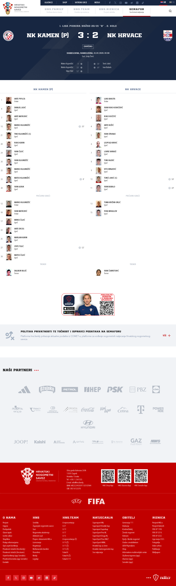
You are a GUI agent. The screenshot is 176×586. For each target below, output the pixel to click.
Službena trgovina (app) (131, 556)
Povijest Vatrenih (158, 526)
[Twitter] (115, 2)
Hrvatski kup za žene (100, 546)
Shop (65, 3)
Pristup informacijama (10, 543)
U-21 (64, 526)
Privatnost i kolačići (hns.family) (14, 549)
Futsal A (65, 553)
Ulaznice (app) (127, 559)
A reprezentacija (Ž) (70, 539)
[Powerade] (158, 409)
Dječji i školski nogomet (131, 539)
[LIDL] (156, 389)
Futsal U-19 (67, 559)
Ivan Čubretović (111, 271)
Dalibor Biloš (20, 271)
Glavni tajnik (7, 533)
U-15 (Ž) (65, 549)
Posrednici (36, 553)
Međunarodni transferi (41, 549)
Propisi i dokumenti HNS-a (42, 539)
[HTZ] (17, 409)
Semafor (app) (127, 562)
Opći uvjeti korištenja (10, 546)
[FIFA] (96, 501)
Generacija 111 (127, 523)
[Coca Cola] (88, 409)
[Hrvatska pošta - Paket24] (35, 409)
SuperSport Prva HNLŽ (100, 539)
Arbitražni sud (38, 536)
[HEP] (92, 389)
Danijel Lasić (20, 108)
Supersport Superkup (100, 529)
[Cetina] (123, 409)
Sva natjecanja (98, 553)
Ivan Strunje (110, 134)
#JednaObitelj (127, 529)
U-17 (64, 533)
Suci (34, 529)
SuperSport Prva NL (99, 533)
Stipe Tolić (19, 246)
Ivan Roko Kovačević (113, 108)
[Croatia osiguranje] (53, 409)
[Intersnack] (105, 409)
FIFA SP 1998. (157, 529)
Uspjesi (5, 526)
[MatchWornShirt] (155, 441)
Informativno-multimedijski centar (134, 553)
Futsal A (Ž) (67, 556)
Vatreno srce (81, 3)
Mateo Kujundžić (22, 178)
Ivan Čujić (19, 152)
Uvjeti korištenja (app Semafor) (14, 556)
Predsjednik (7, 529)
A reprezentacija (68, 523)
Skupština (6, 539)
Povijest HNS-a (157, 523)
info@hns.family (77, 483)
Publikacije (156, 549)
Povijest (5, 523)
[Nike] (24, 389)
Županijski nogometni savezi (43, 526)
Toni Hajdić (109, 160)
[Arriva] (78, 441)
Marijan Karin (20, 238)
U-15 (64, 536)
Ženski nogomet (128, 533)
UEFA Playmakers (128, 546)
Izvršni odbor (7, 536)
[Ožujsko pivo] (47, 389)
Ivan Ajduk (19, 187)
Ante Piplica (19, 99)
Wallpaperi (156, 553)
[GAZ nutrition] (136, 441)
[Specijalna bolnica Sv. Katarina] (117, 441)
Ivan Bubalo (109, 187)
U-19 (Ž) (65, 543)
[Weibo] (131, 2)
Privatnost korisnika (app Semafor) (15, 559)
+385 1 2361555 (75, 480)
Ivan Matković (20, 211)
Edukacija (125, 526)
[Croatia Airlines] (70, 409)
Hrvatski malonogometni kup (103, 549)
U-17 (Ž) (65, 546)
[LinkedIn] (137, 2)
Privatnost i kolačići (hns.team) (13, 553)
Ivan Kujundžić (21, 160)
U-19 (64, 529)
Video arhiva (156, 546)
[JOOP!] (20, 441)
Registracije (37, 546)
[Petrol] (69, 389)
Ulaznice (49, 3)
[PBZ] (138, 389)
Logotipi (35, 559)
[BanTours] (97, 441)
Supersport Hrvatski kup (101, 526)
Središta (35, 523)
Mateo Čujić (19, 255)
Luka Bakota (109, 99)
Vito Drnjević (110, 169)
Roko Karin (19, 143)
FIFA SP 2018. (157, 533)
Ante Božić (109, 125)
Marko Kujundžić (22, 125)
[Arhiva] (170, 11)
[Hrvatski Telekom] (141, 409)
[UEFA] (76, 501)
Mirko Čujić (19, 220)
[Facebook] (109, 2)
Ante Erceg (19, 229)
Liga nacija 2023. (158, 539)
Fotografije (156, 543)
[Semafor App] (88, 315)
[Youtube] (126, 2)
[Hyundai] (88, 424)
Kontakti (6, 562)
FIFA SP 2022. (157, 536)
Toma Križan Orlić (112, 203)
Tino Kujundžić (21, 134)
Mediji (97, 3)
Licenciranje (37, 543)
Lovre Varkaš (110, 152)
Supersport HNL (98, 523)
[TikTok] (142, 2)
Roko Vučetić (110, 117)
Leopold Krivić (110, 143)
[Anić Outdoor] (59, 441)
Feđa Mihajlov (110, 211)
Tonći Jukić (109, 178)
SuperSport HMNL (99, 543)
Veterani (125, 536)
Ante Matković (20, 117)
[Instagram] (120, 2)
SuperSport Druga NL (100, 536)
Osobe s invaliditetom (130, 543)
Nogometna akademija (41, 533)
